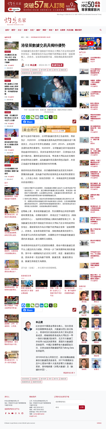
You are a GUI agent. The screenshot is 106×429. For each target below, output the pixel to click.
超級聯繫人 (35, 70)
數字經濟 (43, 70)
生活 (32, 30)
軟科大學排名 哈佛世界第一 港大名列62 (94, 105)
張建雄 (92, 233)
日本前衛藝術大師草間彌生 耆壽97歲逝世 (11, 171)
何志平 (92, 61)
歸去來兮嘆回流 (95, 240)
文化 (19, 30)
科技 (50, 30)
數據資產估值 (26, 73)
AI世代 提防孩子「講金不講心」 (94, 139)
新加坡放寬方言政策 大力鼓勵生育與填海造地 (11, 144)
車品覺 (33, 65)
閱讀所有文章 (68, 373)
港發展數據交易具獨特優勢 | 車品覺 (40, 37)
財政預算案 (25, 70)
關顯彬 (92, 143)
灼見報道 (7, 112)
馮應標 (92, 242)
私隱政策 (99, 423)
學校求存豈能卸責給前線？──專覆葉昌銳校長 (95, 116)
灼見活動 (70, 30)
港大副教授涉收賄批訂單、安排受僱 (95, 128)
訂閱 (82, 407)
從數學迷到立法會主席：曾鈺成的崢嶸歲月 (95, 219)
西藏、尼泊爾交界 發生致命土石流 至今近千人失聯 (11, 117)
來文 (91, 120)
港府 (50, 70)
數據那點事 (57, 65)
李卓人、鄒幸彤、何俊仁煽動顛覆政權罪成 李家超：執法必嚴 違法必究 (95, 152)
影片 (56, 30)
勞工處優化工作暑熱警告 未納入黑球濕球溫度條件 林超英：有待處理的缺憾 (11, 89)
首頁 (22, 37)
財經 (25, 30)
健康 (38, 30)
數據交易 (63, 70)
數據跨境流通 (37, 73)
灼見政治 (7, 51)
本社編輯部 (11, 65)
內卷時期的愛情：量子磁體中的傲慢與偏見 (70, 290)
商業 (44, 30)
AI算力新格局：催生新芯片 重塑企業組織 (27, 290)
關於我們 (78, 30)
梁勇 (91, 258)
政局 (7, 30)
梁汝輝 (92, 212)
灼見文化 (7, 165)
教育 (13, 30)
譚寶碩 (92, 96)
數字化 (56, 70)
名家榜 (62, 30)
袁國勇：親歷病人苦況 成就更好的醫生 (95, 82)
